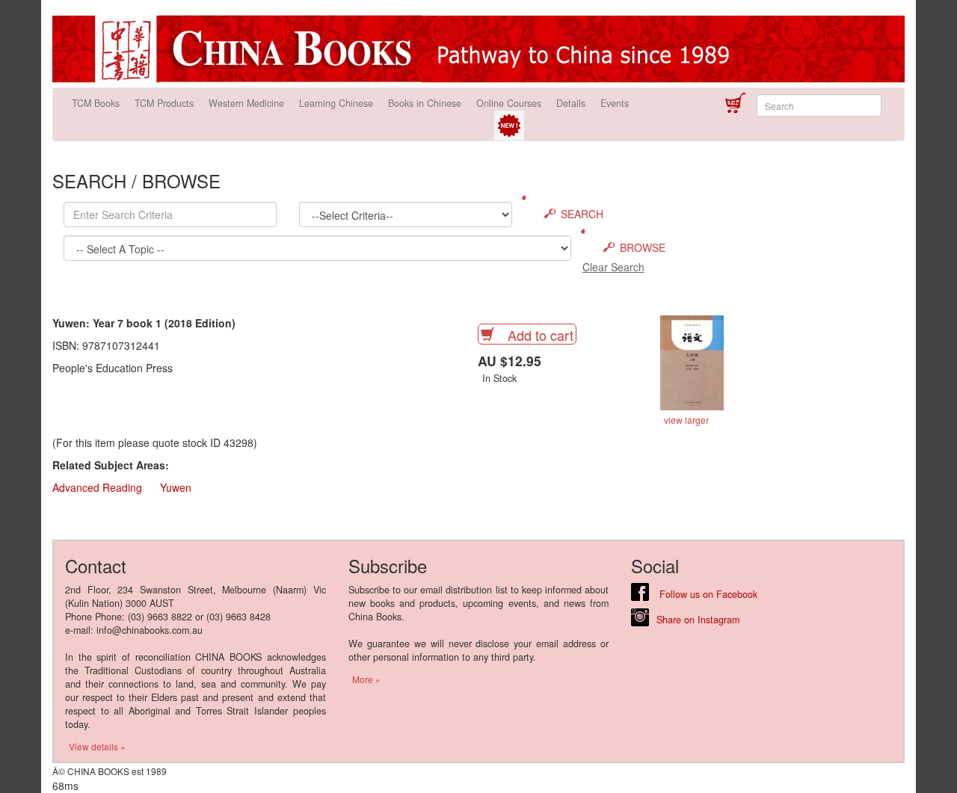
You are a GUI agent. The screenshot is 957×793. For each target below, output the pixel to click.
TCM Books (96, 103)
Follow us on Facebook (706, 594)
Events (614, 103)
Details (570, 103)
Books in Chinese (424, 103)
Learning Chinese (336, 103)
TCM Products (164, 103)
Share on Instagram (697, 619)
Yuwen (175, 487)
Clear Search (613, 266)
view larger (686, 419)
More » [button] (366, 679)
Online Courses (508, 103)
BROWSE (642, 247)
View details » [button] (97, 746)
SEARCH (582, 213)
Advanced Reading (97, 487)
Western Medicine (246, 103)
